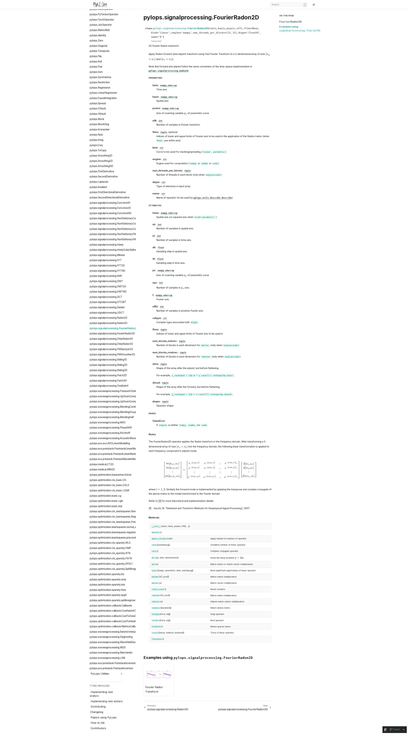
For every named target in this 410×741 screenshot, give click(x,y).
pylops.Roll (96, 61)
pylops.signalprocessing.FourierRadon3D (112, 333)
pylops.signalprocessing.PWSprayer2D (111, 349)
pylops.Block (97, 119)
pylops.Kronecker (100, 129)
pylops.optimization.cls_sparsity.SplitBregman (115, 568)
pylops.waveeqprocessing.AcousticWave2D (114, 438)
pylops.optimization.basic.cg (105, 495)
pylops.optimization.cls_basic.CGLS (109, 485)
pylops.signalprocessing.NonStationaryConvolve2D (118, 223)
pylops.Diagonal (98, 45)
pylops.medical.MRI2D (102, 469)
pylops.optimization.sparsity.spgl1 (108, 595)
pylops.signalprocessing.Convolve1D (110, 202)
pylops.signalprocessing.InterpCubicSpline (113, 249)
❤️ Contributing (96, 706)
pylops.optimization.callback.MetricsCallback (114, 626)
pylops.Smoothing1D (101, 155)
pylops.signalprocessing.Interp (106, 244)
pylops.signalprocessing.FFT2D (107, 265)
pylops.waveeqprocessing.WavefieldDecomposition (119, 642)
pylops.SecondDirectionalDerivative (109, 197)
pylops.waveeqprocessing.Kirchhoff (110, 432)
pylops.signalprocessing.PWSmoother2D (112, 354)
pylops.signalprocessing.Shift (106, 275)
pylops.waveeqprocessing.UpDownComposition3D (118, 401)
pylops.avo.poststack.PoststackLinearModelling (116, 448)
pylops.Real (96, 134)
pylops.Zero (96, 40)
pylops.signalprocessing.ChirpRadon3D (111, 343)
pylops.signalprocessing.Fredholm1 (109, 385)
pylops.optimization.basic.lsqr (106, 506)
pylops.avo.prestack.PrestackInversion (111, 668)
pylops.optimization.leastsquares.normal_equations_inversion (123, 527)
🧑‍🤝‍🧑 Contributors (96, 728)
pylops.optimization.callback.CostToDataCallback (117, 616)
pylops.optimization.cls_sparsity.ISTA (110, 553)
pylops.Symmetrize (100, 77)
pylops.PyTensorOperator (104, 14)
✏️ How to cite (96, 722)
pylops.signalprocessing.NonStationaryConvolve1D (118, 218)
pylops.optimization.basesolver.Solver (111, 474)
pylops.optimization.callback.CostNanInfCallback (117, 610)
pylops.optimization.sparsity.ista (107, 584)
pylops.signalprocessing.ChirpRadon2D (111, 338)
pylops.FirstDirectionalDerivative (108, 192)
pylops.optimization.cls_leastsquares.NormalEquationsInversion (125, 511)
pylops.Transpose (99, 50)
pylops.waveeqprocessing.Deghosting (111, 636)
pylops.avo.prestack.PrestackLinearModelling (115, 453)
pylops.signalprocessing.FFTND (107, 270)
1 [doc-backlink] (150, 508)
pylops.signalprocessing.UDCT (107, 312)
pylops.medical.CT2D (102, 464)
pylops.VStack (98, 108)
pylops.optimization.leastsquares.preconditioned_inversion (122, 537)
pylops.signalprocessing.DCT (106, 296)
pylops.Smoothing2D (101, 160)
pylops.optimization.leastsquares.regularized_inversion (120, 532)
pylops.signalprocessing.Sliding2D (108, 364)
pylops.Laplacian (99, 181)
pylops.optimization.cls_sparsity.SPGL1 (111, 563)
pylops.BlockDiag (99, 124)
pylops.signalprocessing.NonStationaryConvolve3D (118, 228)
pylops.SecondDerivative (104, 176)
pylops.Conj (96, 145)
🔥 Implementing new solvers (105, 701)
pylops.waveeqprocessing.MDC (108, 422)
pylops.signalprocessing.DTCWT (108, 302)
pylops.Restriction (100, 82)
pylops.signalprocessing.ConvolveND (110, 213)
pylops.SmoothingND (101, 166)
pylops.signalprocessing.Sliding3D (108, 370)
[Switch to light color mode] (313, 4)
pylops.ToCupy (98, 150)
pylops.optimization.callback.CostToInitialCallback (117, 621)
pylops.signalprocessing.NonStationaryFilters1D (116, 234)
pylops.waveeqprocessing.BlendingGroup (113, 412)
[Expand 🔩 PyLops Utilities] (121, 673)
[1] (159, 501)
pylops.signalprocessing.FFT (106, 260)
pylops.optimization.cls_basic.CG (108, 480)
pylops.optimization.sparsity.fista (108, 589)
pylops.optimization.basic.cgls (106, 500)
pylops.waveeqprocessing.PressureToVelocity (116, 391)
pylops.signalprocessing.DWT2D (108, 286)
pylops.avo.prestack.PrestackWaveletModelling (116, 459)
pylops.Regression (100, 87)
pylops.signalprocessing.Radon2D (108, 317)
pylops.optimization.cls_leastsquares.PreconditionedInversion (124, 521)
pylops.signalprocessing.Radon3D (108, 323)
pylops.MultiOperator (101, 9)
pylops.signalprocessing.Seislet (107, 307)
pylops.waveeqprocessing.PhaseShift (111, 427)
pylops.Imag (96, 139)
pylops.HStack (98, 113)
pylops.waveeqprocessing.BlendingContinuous (116, 406)
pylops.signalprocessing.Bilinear (107, 255)
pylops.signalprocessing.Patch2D (108, 375)
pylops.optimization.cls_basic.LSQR (109, 490)
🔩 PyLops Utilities (98, 673)
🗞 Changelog (95, 712)
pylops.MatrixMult (100, 30)
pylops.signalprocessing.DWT (106, 281)
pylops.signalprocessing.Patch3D (108, 380)
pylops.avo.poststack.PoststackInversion (113, 663)
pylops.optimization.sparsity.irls (107, 574)
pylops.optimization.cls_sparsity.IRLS (110, 542)
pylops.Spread (98, 103)
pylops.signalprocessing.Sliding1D (108, 359)
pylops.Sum (96, 71)
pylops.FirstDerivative (102, 171)
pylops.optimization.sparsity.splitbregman (112, 600)
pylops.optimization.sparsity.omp (108, 579)
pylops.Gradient (98, 187)
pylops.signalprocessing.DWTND (108, 291)
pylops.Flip (96, 56)
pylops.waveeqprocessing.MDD (108, 647)
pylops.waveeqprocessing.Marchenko (111, 652)
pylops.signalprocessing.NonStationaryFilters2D (116, 239)
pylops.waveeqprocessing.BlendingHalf (112, 417)
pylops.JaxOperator (101, 24)
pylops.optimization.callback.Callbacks (111, 605)
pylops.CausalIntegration (103, 98)
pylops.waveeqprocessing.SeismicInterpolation (116, 631)
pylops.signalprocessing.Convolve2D (110, 207)
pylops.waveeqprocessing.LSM (107, 657)
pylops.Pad (96, 66)
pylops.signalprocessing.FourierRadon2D (114, 328)
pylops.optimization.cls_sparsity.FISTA (111, 558)
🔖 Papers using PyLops (101, 717)
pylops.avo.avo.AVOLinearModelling (110, 443)
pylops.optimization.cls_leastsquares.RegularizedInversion (122, 516)
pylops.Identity (98, 35)
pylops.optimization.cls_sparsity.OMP (110, 548)
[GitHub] (310, 4)
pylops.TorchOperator (102, 19)
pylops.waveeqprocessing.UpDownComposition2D (118, 396)
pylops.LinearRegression (103, 92)
